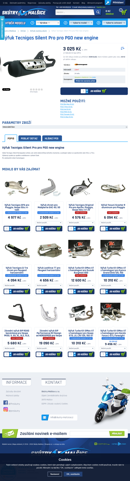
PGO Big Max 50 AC (67, 104)
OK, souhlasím (73, 474)
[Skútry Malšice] (25, 12)
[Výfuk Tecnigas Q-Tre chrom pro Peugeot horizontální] (17, 262)
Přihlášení (118, 2)
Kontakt (76, 3)
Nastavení (54, 474)
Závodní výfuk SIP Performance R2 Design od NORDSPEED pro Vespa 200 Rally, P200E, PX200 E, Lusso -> (49, 333)
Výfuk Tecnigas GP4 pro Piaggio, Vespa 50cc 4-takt (17, 207)
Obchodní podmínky (18, 3)
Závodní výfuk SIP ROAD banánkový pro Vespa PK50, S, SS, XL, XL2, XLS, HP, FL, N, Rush (17, 333)
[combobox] (48, 22)
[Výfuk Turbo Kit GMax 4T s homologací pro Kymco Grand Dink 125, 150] (113, 262)
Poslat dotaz (29, 138)
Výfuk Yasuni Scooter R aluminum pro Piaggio (113, 206)
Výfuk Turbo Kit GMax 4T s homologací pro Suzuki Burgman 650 (81, 270)
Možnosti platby (12, 395)
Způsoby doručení (13, 391)
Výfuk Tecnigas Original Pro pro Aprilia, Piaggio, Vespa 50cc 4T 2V (81, 207)
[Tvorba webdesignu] (119, 445)
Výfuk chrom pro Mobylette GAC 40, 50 (49, 206)
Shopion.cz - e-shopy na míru (55, 444)
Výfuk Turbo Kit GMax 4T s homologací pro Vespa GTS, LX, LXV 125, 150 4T (81, 333)
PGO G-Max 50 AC (66, 117)
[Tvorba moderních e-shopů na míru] (102, 445)
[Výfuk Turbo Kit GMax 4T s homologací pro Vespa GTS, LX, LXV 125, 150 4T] (81, 325)
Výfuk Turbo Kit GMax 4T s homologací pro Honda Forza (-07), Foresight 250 (113, 333)
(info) (94, 77)
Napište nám (101, 7)
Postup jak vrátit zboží (62, 3)
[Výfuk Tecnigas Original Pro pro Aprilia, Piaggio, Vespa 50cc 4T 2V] (81, 199)
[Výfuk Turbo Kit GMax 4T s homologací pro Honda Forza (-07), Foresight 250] (113, 325)
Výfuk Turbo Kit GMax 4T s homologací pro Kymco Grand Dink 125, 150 (113, 270)
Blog (83, 3)
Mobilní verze (6, 444)
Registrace (32, 3)
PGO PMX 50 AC (66, 112)
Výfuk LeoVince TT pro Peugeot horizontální (49, 269)
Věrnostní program (94, 3)
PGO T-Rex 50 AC (66, 107)
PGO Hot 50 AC (65, 109)
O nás (5, 3)
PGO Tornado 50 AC (67, 114)
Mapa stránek (17, 444)
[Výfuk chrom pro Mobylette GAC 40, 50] (49, 199)
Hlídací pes (51, 138)
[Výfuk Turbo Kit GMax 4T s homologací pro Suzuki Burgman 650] (81, 262)
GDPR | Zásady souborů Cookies (55, 403)
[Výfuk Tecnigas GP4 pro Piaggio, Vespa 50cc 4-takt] (17, 199)
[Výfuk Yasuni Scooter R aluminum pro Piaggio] (113, 199)
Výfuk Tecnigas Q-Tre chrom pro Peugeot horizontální (17, 270)
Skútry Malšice (38, 444)
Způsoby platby (44, 3)
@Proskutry (14, 404)
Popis (11, 138)
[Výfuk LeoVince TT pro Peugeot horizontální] (49, 262)
